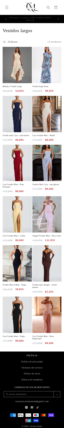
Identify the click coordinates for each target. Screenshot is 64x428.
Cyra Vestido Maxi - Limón (14, 236)
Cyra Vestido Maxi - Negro (14, 336)
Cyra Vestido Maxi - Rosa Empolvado (43, 337)
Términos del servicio (32, 368)
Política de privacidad (32, 362)
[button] (7, 7)
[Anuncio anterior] (6, 19)
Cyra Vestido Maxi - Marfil (43, 135)
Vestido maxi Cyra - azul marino (16, 135)
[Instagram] (26, 407)
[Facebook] (32, 407)
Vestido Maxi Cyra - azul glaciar (45, 184)
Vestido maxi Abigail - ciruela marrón (44, 286)
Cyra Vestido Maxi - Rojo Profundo (13, 185)
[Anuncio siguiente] (58, 19)
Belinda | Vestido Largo (12, 86)
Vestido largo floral (40, 86)
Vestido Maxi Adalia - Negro (14, 285)
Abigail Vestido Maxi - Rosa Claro (46, 236)
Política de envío (32, 373)
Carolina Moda (36, 426)
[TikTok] (37, 407)
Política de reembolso (32, 380)
